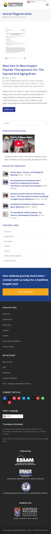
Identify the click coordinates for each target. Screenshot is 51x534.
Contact (7, 246)
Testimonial (8, 236)
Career (6, 251)
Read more (9, 109)
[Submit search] (46, 123)
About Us (8, 231)
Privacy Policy (9, 260)
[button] (47, 5)
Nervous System (28, 81)
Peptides (39, 81)
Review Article (38, 86)
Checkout (6, 372)
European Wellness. (19, 530)
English (8, 416)
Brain (7, 81)
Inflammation (16, 81)
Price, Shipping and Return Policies (17, 383)
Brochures (8, 241)
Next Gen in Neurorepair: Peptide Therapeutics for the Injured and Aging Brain (23, 70)
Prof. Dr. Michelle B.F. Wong (13, 83)
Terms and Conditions (13, 256)
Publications (7, 86)
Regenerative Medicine (22, 86)
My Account (7, 362)
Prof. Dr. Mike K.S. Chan (34, 83)
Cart (4, 367)
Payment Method (10, 378)
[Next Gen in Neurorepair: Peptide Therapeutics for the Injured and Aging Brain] (15, 43)
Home (5, 17)
